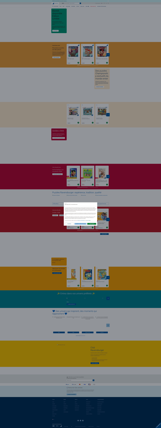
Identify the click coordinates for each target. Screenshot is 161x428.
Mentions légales (88, 220)
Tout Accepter (92, 223)
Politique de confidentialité (80, 220)
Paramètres (69, 223)
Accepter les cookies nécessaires (80, 223)
